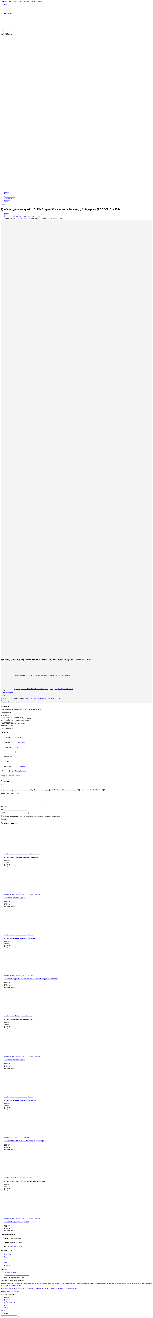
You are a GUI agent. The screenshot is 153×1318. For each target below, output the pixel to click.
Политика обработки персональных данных (34, 1288)
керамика (17, 775)
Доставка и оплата (9, 197)
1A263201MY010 (20, 742)
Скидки (3, 204)
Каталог (6, 193)
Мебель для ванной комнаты (38, 698)
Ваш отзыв (4, 806)
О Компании (8, 1254)
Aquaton (27, 698)
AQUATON (18, 737)
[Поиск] (18, 1316)
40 (15, 752)
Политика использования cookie (10, 1288)
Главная (6, 192)
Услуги (6, 195)
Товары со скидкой (10, 1272)
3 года (16, 747)
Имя (2, 809)
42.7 (16, 761)
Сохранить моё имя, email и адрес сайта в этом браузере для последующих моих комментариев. (31, 816)
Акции (6, 201)
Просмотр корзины (13, 702)
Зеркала (12, 1016)
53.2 (16, 756)
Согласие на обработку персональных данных (63, 1288)
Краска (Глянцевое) (20, 771)
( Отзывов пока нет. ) (7, 692)
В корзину (4, 702)
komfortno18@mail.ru (16, 1246)
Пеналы (30, 935)
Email (3, 812)
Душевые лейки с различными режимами (16, 1275)
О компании (8, 198)
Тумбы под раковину (54, 698)
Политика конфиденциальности (14, 1277)
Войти (6, 4)
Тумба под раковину (21, 766)
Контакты (7, 200)
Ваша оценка (5, 793)
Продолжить (11, 1294)
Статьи (6, 1262)
